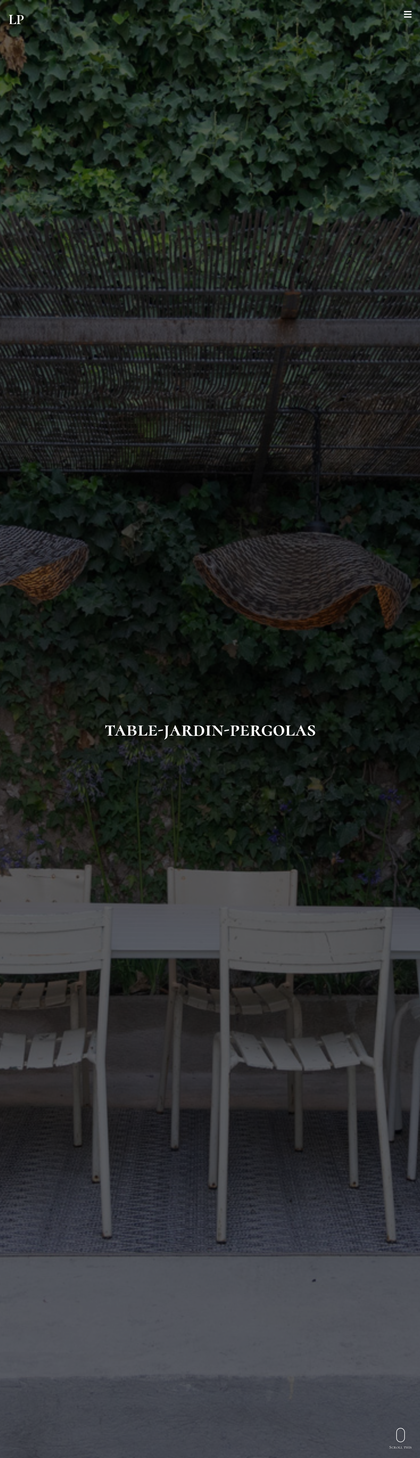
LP (16, 19)
